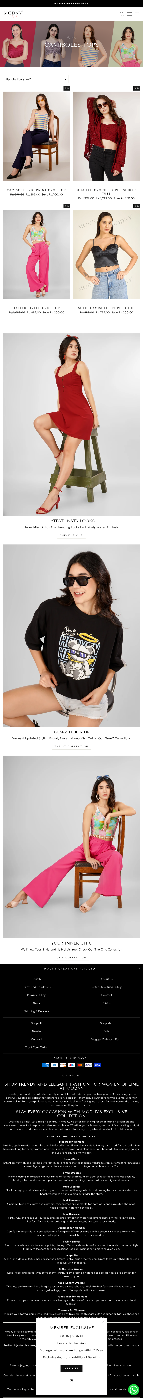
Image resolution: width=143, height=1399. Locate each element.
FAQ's (106, 1003)
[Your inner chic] (71, 847)
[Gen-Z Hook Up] (71, 635)
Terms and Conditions (36, 987)
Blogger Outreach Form (106, 1039)
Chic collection (71, 957)
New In (36, 1031)
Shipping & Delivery (36, 1011)
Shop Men (106, 1023)
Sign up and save (70, 1058)
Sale (106, 1031)
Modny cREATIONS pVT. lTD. (70, 968)
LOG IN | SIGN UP (71, 1336)
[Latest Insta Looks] (71, 424)
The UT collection (71, 746)
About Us (106, 979)
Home (71, 37)
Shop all (36, 1023)
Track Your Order (36, 1047)
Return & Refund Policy (107, 987)
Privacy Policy (36, 995)
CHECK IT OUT (71, 535)
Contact (106, 995)
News (36, 1003)
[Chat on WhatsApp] (133, 1389)
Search (36, 979)
